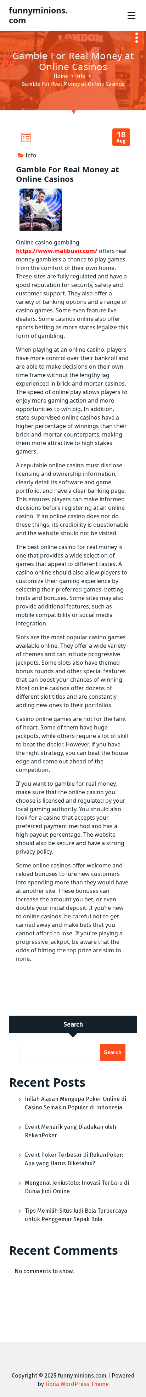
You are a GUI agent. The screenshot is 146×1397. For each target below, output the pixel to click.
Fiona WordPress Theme (77, 1384)
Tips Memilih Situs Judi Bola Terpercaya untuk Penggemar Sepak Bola (76, 1215)
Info (80, 76)
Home (61, 76)
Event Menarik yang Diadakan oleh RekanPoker (70, 1131)
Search (73, 1024)
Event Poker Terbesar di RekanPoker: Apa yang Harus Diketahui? (74, 1159)
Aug (121, 137)
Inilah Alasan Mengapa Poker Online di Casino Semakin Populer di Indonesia (75, 1103)
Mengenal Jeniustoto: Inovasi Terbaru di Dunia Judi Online (77, 1187)
